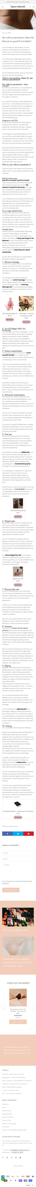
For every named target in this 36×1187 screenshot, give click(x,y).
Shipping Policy (7, 1114)
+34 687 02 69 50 (17, 1152)
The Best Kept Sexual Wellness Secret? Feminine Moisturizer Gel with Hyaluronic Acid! (17, 962)
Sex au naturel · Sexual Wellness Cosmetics (17, 1081)
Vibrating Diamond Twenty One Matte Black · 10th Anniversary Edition (18, 1011)
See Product (9, 319)
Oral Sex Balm (20, 489)
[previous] (4, 1006)
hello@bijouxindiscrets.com (20, 1150)
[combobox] (29, 1185)
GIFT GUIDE (5, 1127)
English (28, 1185)
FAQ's (4, 1107)
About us (5, 1104)
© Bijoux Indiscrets (18, 1166)
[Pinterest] (16, 1157)
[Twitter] (7, 1157)
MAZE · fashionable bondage (11, 1087)
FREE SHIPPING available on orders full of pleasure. (18, 2)
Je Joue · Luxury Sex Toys (10, 1090)
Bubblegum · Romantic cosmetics (13, 1077)
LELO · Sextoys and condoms (11, 1093)
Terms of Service (7, 1117)
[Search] (30, 6)
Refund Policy (6, 1111)
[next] (32, 1006)
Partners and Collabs (9, 1123)
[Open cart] (33, 7)
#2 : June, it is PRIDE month (15, 930)
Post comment (11, 890)
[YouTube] (20, 1157)
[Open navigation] (3, 6)
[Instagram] (11, 1157)
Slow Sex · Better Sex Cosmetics (13, 1074)
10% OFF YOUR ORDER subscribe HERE (14, 1130)
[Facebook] (3, 1157)
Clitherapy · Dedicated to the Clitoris (14, 1084)
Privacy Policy (6, 1120)
